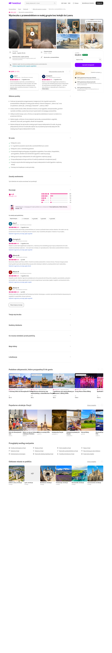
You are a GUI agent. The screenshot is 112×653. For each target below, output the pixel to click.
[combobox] (41, 3)
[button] (68, 26)
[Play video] (32, 34)
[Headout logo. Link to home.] (15, 3)
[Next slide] (70, 71)
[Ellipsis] (30, 9)
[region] (21, 380)
